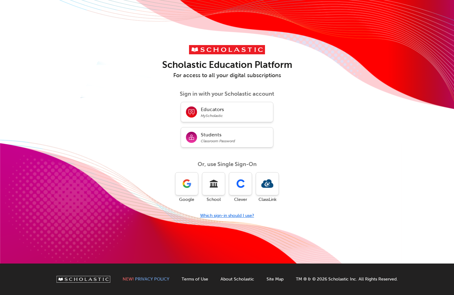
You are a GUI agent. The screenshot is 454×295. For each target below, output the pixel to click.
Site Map (275, 279)
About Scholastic (237, 279)
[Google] (186, 183)
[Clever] (240, 183)
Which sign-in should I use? (227, 215)
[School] (213, 183)
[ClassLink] (267, 183)
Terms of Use (195, 279)
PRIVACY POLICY (146, 279)
